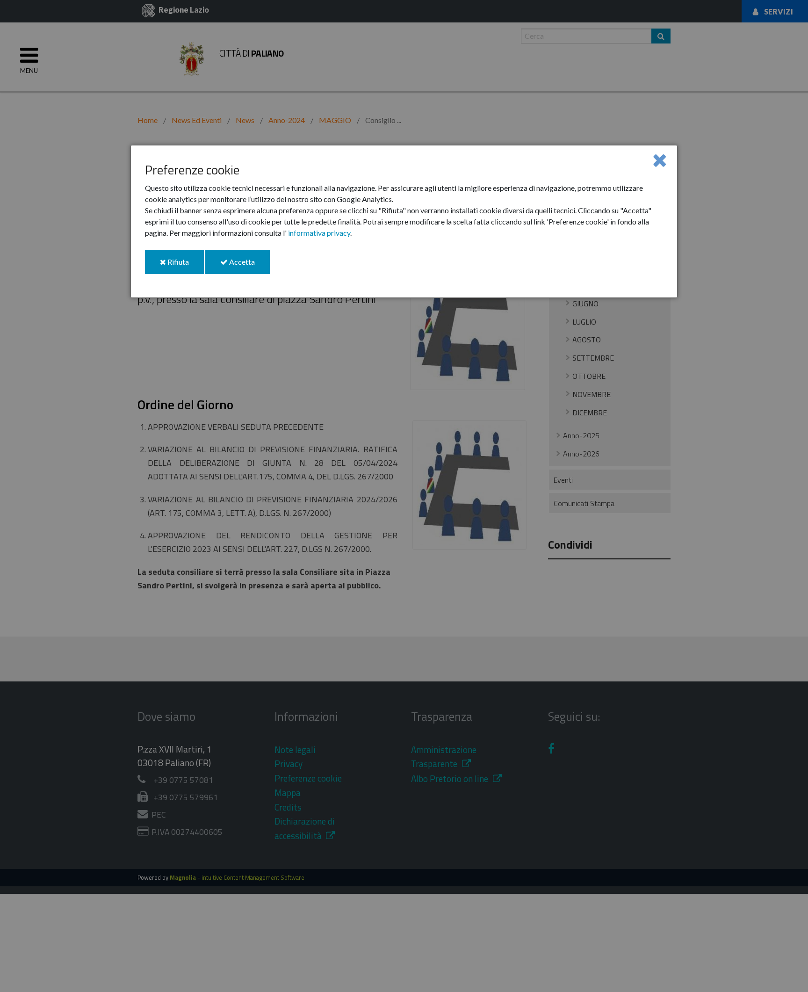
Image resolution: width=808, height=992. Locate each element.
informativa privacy (319, 232)
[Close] (659, 159)
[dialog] (404, 221)
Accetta (249, 265)
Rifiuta (185, 265)
